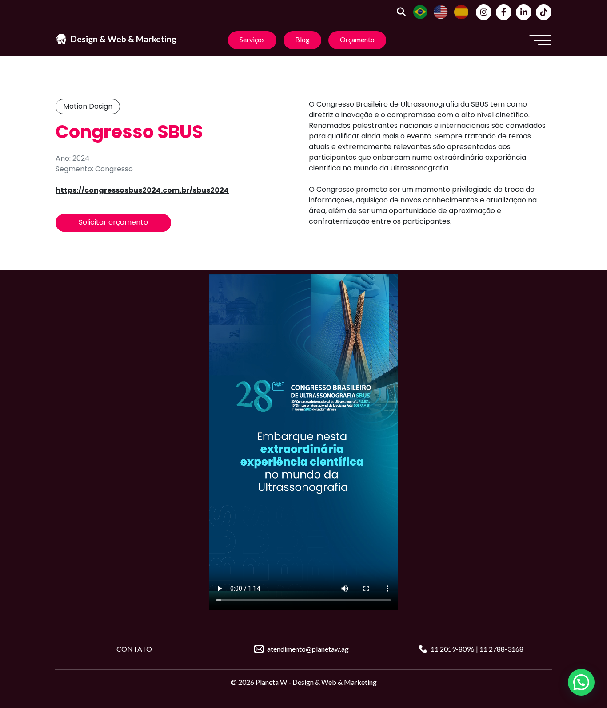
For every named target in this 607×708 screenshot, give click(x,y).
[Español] (461, 11)
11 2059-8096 (453, 649)
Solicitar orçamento (113, 222)
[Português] (420, 11)
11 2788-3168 (501, 649)
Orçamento (357, 39)
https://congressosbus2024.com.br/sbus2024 (142, 190)
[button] (581, 682)
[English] (441, 11)
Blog (302, 39)
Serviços (252, 39)
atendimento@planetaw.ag (308, 649)
